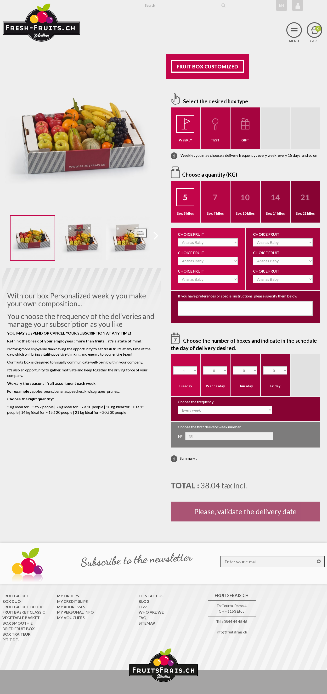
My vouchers (71, 617)
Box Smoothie (17, 623)
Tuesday (185, 386)
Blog (144, 601)
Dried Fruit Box (18, 628)
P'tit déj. (11, 639)
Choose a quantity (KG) (210, 174)
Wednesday (215, 386)
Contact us (151, 595)
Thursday (245, 386)
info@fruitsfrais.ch (231, 632)
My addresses (71, 606)
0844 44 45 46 (235, 621)
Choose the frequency (196, 401)
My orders (68, 595)
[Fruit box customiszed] (32, 238)
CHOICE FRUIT (191, 234)
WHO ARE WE (151, 612)
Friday (275, 386)
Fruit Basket (15, 595)
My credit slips (72, 601)
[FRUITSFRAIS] (41, 23)
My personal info (75, 612)
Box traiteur (16, 634)
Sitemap (147, 623)
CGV (143, 606)
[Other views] (6, 238)
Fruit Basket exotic (23, 606)
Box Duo (11, 601)
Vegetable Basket (21, 617)
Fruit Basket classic (23, 612)
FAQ (143, 617)
